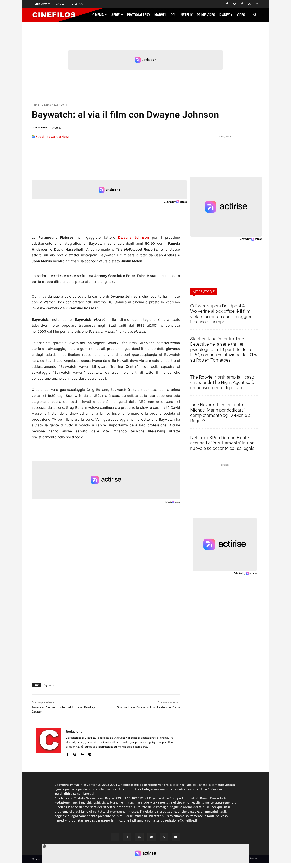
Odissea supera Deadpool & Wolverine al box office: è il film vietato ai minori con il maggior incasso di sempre (220, 313)
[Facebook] (227, 3)
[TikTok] (242, 3)
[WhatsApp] (145, 138)
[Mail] (151, 837)
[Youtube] (256, 3)
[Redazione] (48, 742)
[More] (175, 138)
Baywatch (48, 685)
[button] (255, 15)
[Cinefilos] (56, 14)
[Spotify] (89, 753)
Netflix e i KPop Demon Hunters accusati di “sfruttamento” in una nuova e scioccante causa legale (222, 443)
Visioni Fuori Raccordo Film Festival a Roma (148, 707)
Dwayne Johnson (133, 237)
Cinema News (50, 104)
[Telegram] (164, 138)
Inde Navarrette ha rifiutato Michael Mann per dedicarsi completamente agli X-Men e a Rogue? (220, 412)
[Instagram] (234, 3)
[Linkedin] (155, 138)
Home (35, 104)
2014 (64, 104)
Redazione (41, 127)
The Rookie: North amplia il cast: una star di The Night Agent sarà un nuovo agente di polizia (222, 382)
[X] (249, 3)
